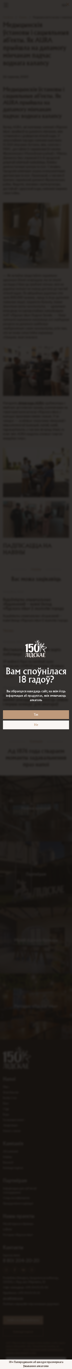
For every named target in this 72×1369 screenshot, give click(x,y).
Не (36, 724)
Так (36, 714)
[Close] (68, 4)
